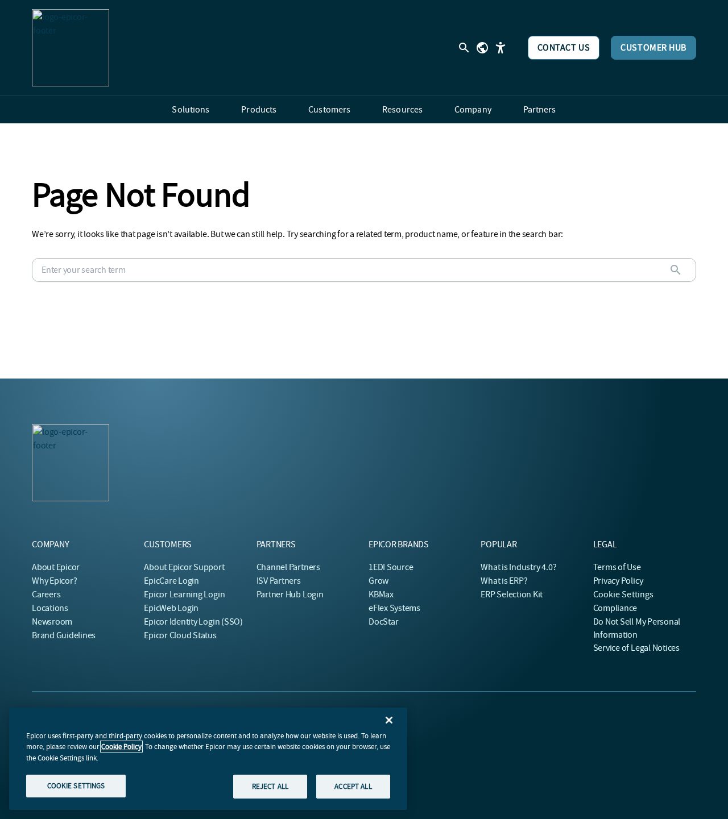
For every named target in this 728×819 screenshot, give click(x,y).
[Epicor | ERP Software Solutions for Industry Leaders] (70, 47)
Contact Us (563, 47)
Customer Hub (653, 47)
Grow (378, 581)
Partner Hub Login (290, 594)
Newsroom (52, 621)
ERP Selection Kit (512, 594)
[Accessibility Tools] (500, 47)
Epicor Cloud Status (180, 635)
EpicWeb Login (171, 608)
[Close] (389, 720)
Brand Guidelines (64, 635)
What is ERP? (504, 581)
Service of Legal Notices (636, 648)
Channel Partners (288, 567)
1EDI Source (391, 567)
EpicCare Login (171, 581)
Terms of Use (617, 567)
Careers (46, 594)
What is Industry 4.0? (518, 567)
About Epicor (56, 567)
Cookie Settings (623, 594)
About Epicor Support (184, 567)
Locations (50, 608)
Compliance (615, 608)
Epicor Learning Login (184, 594)
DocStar (383, 621)
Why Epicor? (54, 581)
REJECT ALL (270, 786)
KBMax (381, 594)
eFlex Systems (394, 608)
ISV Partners (279, 581)
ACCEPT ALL (352, 786)
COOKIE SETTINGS (76, 786)
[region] (208, 759)
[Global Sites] (482, 47)
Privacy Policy (618, 581)
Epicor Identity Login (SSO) (193, 621)
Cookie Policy (121, 746)
